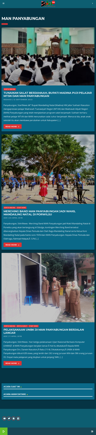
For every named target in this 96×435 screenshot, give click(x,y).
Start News (21, 207)
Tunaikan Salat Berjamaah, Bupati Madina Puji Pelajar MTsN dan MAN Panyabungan (48, 94)
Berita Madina (9, 89)
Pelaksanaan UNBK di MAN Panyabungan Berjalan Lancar (44, 331)
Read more (13, 127)
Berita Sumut (22, 326)
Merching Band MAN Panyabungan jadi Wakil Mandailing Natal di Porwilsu (40, 213)
